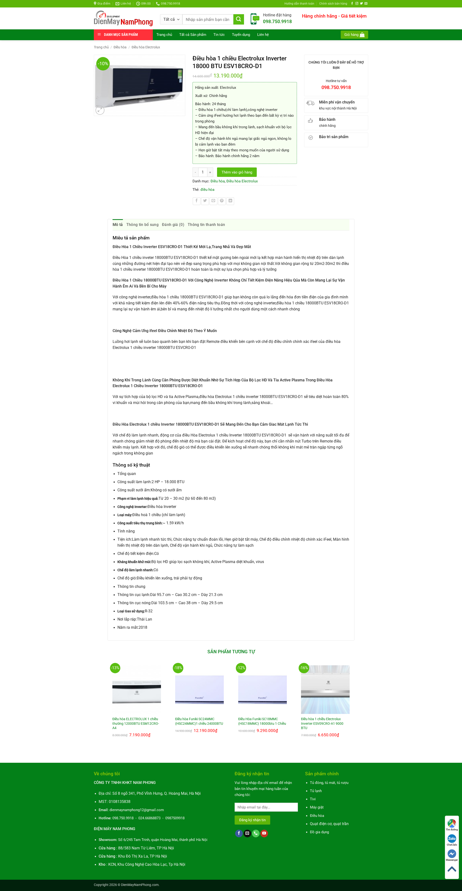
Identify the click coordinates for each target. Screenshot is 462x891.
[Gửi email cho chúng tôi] (366, 3)
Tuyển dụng (241, 34)
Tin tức (219, 34)
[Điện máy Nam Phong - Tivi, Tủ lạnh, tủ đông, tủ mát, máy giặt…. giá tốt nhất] (123, 18)
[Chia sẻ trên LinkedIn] (230, 201)
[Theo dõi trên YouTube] (264, 834)
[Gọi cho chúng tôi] (256, 834)
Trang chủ (164, 34)
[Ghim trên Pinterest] (222, 201)
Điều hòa (120, 47)
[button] (354, 35)
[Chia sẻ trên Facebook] (196, 201)
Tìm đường (452, 829)
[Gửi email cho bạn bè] (213, 201)
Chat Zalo (452, 844)
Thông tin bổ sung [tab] (142, 224)
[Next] (354, 708)
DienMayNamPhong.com (140, 885)
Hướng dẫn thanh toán (299, 3)
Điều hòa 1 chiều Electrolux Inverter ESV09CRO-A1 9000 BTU (322, 723)
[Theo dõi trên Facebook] (352, 3)
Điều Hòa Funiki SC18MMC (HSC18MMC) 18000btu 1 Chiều (262, 721)
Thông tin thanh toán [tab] (206, 224)
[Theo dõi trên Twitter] (361, 3)
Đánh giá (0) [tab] (173, 224)
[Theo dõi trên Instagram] (356, 3)
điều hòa (207, 189)
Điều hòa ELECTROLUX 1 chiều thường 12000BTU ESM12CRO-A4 (135, 723)
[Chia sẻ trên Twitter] (205, 201)
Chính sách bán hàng (333, 3)
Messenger (452, 860)
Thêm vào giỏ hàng (237, 172)
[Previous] (107, 708)
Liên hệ (263, 34)
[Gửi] (238, 19)
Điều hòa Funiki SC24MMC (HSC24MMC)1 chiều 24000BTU (199, 721)
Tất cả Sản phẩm (192, 34)
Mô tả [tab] (118, 224)
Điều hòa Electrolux (146, 47)
